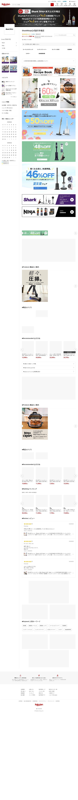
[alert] (49, 44)
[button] (72, 1)
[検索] (52, 4)
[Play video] (48, 271)
